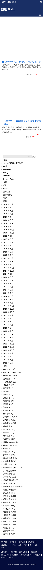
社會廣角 (6, 512)
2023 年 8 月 (8, 318)
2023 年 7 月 (8, 322)
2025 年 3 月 (8, 258)
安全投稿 (4, 545)
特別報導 (6, 499)
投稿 (5, 182)
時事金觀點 (7, 445)
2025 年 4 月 (8, 255)
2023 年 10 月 (8, 312)
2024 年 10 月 (8, 274)
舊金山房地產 (8, 490)
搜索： (35, 157)
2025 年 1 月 (8, 265)
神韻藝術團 (33, 552)
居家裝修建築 (8, 471)
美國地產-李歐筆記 (10, 487)
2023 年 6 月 (8, 325)
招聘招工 (6, 401)
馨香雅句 (6, 531)
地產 (5, 391)
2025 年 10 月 (8, 236)
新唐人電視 (23, 552)
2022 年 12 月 (8, 344)
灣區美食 (6, 493)
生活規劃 (6, 509)
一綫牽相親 (7, 382)
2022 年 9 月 (8, 353)
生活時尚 (6, 506)
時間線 (6, 188)
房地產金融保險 (9, 480)
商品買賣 (6, 388)
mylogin (6, 173)
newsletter (7, 369)
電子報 (13, 545)
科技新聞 (6, 518)
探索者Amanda (9, 442)
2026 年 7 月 (8, 207)
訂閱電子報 (7, 195)
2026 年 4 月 (8, 217)
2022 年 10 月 (8, 350)
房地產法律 (7, 474)
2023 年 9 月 (8, 315)
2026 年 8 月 (8, 204)
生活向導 (6, 502)
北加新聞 (6, 420)
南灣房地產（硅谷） (11, 467)
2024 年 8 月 (8, 280)
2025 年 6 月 (8, 249)
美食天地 (6, 521)
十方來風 (6, 429)
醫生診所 (6, 414)
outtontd (6, 176)
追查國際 (13, 552)
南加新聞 (6, 423)
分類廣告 (6, 379)
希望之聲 (15, 555)
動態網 (3, 557)
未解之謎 (6, 452)
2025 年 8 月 (8, 242)
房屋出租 (6, 398)
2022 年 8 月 (8, 356)
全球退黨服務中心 (26, 555)
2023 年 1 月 (8, 341)
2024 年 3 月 (8, 296)
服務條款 (22, 542)
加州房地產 (7, 464)
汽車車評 (6, 455)
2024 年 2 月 (8, 299)
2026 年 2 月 (8, 223)
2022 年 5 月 (8, 363)
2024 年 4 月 (8, 293)
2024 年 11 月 (8, 271)
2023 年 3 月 (8, 334)
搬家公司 (6, 404)
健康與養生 (7, 376)
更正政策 (13, 542)
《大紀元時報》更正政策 (13, 163)
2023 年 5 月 (8, 328)
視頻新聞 (6, 525)
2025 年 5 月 (8, 252)
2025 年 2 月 (8, 261)
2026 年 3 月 (8, 220)
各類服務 (6, 385)
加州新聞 (6, 417)
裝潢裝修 (6, 410)
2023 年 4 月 (8, 331)
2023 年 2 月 (8, 337)
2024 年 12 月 (8, 268)
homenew (7, 169)
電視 (5, 198)
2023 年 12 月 (8, 306)
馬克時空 (6, 534)
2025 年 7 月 (8, 245)
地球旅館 (6, 436)
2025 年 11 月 (8, 233)
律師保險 (6, 395)
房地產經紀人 (8, 477)
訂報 (36, 545)
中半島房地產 (8, 461)
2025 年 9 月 (8, 239)
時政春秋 (6, 448)
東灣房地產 (7, 483)
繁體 (41, 2)
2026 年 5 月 (8, 214)
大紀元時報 (5, 555)
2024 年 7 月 (8, 284)
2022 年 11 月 (8, 347)
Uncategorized (9, 372)
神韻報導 (6, 515)
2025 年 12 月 (8, 230)
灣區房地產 (7, 458)
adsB (5, 166)
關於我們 (4, 542)
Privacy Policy (8, 179)
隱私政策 (31, 542)
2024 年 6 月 (8, 287)
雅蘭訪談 (6, 528)
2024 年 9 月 (8, 277)
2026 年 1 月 (8, 227)
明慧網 (37, 555)
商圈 (19, 545)
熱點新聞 (6, 496)
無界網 (10, 557)
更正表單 (6, 192)
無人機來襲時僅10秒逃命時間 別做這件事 (21, 61)
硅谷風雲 (6, 426)
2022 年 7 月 (8, 360)
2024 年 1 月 (8, 303)
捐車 (31, 545)
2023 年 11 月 (8, 309)
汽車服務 (6, 407)
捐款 (5, 185)
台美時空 (6, 433)
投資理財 (6, 439)
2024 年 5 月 (8, 290)
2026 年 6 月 (8, 211)
